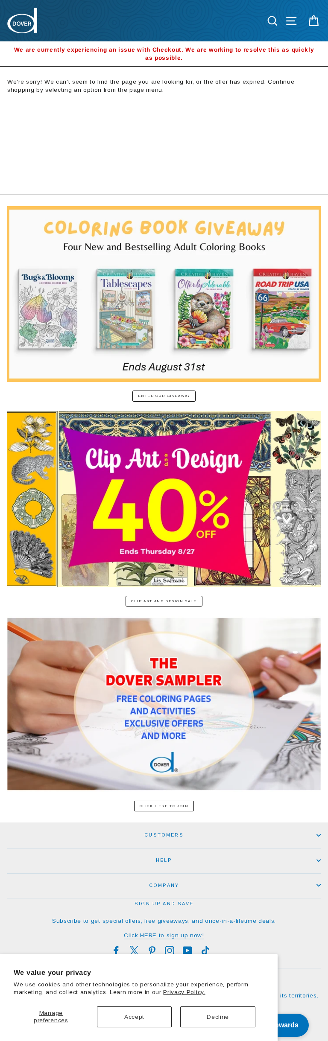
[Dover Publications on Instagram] (169, 950)
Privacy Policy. (184, 992)
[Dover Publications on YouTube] (187, 950)
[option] (164, 54)
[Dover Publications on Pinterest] (152, 950)
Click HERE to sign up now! (164, 935)
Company (164, 885)
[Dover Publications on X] (134, 950)
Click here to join (164, 806)
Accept (134, 1017)
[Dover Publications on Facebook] (116, 950)
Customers (164, 834)
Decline (218, 1017)
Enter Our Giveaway (164, 396)
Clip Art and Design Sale (163, 601)
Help (164, 860)
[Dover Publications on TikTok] (205, 950)
